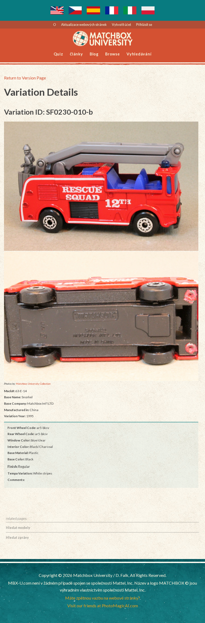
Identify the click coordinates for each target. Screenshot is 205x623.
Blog (94, 54)
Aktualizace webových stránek (84, 24)
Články (76, 54)
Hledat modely (18, 527)
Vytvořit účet (121, 24)
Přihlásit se (144, 24)
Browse (112, 54)
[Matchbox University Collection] (101, 186)
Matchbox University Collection (33, 383)
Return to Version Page (25, 77)
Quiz (58, 54)
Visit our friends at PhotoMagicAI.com (102, 605)
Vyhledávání (139, 54)
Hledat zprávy (17, 537)
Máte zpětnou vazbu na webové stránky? (102, 597)
